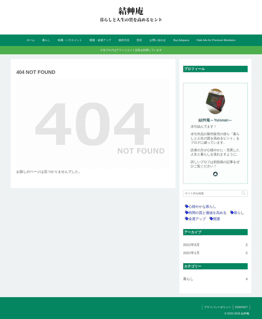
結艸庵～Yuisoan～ (215, 120)
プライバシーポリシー (217, 307)
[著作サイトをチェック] (215, 174)
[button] (243, 193)
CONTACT (241, 307)
